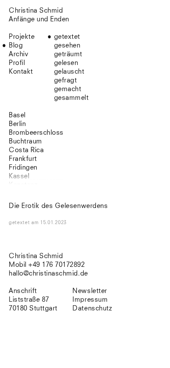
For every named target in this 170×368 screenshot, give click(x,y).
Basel (17, 115)
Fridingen (23, 167)
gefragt (65, 80)
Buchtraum (25, 141)
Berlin (17, 124)
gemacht (68, 89)
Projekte (21, 37)
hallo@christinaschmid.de (48, 273)
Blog (16, 45)
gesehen (67, 45)
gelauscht (69, 71)
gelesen (66, 63)
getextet (67, 37)
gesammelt (71, 98)
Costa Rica (26, 150)
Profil (17, 63)
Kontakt (21, 71)
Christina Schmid (36, 256)
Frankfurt (23, 159)
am (49, 222)
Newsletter (89, 291)
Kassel (19, 176)
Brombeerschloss (36, 132)
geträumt (68, 54)
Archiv (18, 54)
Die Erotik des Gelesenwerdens (58, 206)
